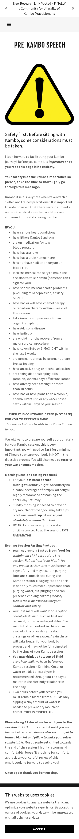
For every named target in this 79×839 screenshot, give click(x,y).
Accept (39, 829)
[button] (9, 24)
